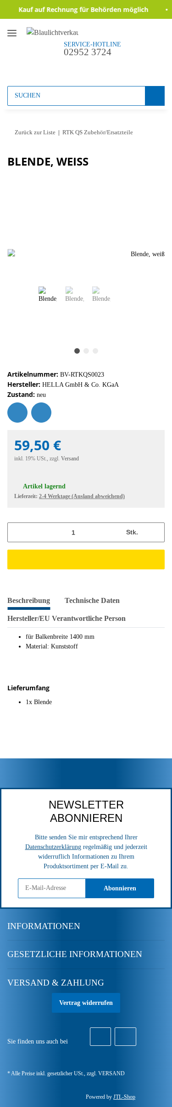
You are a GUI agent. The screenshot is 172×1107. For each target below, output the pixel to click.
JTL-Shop (124, 1097)
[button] (79, 67)
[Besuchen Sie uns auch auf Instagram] (125, 1036)
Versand (70, 458)
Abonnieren (120, 888)
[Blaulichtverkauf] (52, 32)
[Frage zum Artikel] (41, 412)
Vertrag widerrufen (86, 1002)
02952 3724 (87, 51)
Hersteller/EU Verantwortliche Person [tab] (66, 618)
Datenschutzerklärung (53, 846)
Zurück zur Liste (35, 132)
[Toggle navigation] (12, 29)
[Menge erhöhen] (154, 532)
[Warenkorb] (113, 67)
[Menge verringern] (18, 532)
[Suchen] (155, 96)
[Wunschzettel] (96, 67)
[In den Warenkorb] (86, 559)
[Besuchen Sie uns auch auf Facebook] (100, 1036)
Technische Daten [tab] (92, 600)
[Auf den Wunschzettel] (17, 412)
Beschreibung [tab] (28, 600)
